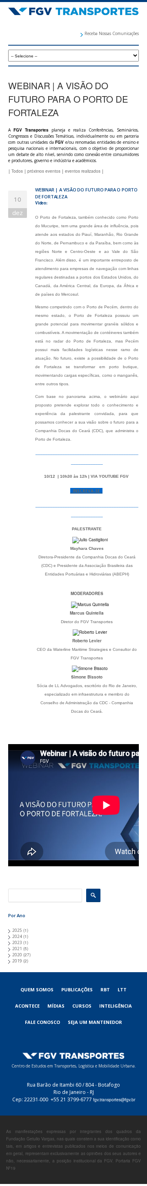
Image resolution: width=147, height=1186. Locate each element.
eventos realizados (82, 171)
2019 (17, 961)
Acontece (27, 1006)
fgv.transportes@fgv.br (114, 1100)
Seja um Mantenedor (95, 1022)
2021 (17, 948)
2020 (17, 955)
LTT (122, 989)
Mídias (56, 1006)
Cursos (81, 1006)
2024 (17, 936)
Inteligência (115, 1006)
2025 (17, 930)
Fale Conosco (42, 1022)
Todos (17, 171)
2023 (17, 942)
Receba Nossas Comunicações (112, 33)
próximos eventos (43, 171)
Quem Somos (36, 989)
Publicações (77, 989)
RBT (105, 989)
